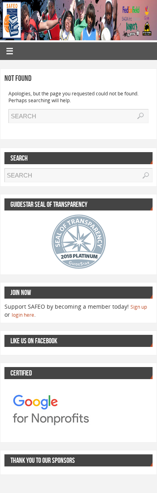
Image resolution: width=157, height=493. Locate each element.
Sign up (138, 306)
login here (23, 314)
